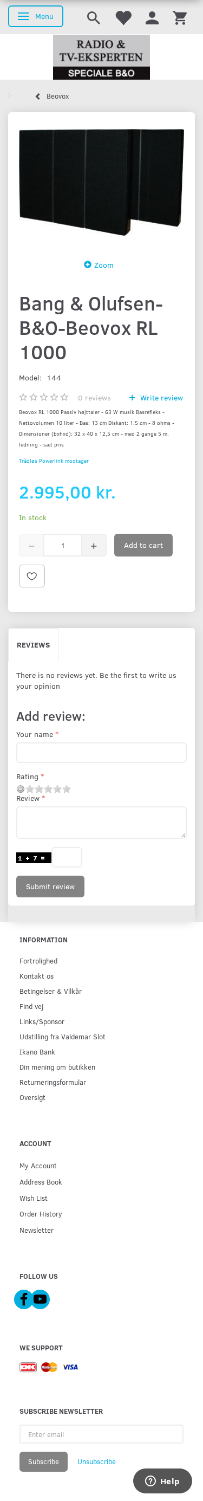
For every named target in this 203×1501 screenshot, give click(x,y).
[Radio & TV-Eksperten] (101, 57)
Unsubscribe (96, 1461)
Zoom (104, 265)
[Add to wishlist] (32, 576)
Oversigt (32, 1097)
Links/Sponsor (41, 1021)
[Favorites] (123, 17)
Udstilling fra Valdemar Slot (62, 1036)
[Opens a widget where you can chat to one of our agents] (162, 1482)
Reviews (33, 644)
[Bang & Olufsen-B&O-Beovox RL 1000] (101, 182)
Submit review (50, 886)
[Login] (152, 17)
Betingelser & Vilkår (50, 990)
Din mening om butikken (57, 1066)
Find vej (31, 1006)
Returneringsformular (52, 1081)
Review (28, 798)
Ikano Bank (37, 1051)
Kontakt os (36, 975)
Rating (27, 776)
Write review (160, 397)
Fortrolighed (38, 960)
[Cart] (180, 17)
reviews (94, 397)
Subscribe (43, 1461)
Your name (34, 734)
